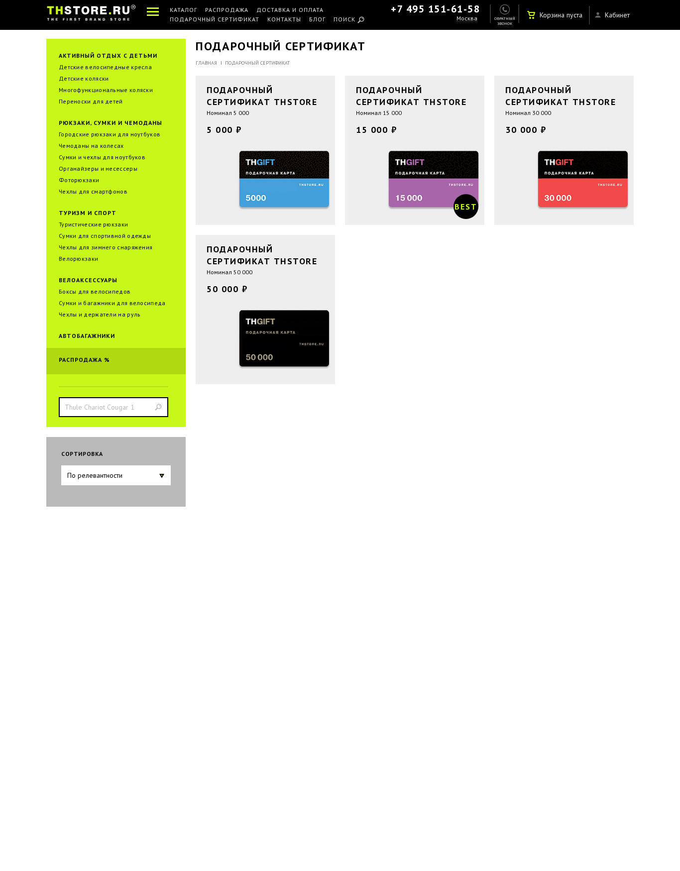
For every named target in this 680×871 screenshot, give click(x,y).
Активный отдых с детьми (108, 55)
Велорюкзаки (78, 258)
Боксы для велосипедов (94, 291)
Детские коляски (84, 78)
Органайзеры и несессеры (98, 168)
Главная (206, 63)
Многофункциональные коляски (106, 90)
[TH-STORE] (91, 14)
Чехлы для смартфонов (93, 191)
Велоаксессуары (88, 280)
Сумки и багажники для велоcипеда (112, 303)
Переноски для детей (91, 101)
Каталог (183, 10)
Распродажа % (84, 359)
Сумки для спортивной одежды (105, 235)
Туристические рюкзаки (93, 224)
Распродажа (226, 10)
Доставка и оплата (290, 10)
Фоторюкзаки (79, 180)
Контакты (284, 19)
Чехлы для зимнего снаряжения (105, 247)
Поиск (344, 19)
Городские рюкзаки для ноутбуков (109, 134)
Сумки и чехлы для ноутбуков (102, 157)
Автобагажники (87, 335)
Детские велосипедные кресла (105, 67)
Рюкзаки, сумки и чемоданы (110, 122)
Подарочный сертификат (214, 19)
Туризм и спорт (87, 213)
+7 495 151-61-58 (435, 8)
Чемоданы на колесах (91, 145)
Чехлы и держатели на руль (100, 314)
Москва (466, 18)
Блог (317, 19)
